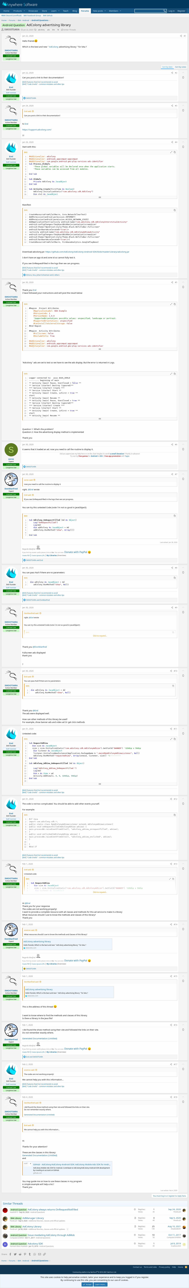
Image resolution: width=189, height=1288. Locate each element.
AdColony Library (32, 1226)
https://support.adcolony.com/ (36, 129)
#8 (176, 567)
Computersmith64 (17, 1238)
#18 (175, 1097)
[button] (18, 10)
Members (113, 10)
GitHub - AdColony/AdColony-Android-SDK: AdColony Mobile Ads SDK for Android (72, 1164)
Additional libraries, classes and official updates (47, 1221)
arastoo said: (29, 930)
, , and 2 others (42, 275)
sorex (11, 459)
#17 (175, 1064)
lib (58, 30)
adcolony (41, 30)
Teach (65, 10)
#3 (176, 105)
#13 (175, 864)
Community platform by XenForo (94, 1272)
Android (94, 456)
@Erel (30, 489)
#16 (175, 1025)
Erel (26, 123)
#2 (176, 72)
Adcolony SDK (35, 1243)
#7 (176, 474)
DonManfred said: (31, 613)
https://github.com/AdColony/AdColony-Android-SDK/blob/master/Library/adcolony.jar (87, 251)
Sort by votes (180, 67)
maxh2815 (14, 1212)
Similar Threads (69, 29)
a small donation (117, 454)
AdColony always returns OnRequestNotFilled (53, 1209)
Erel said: (27, 111)
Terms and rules (150, 1267)
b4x (53, 30)
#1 (185, 36)
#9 (176, 607)
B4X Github (47, 15)
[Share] (181, 36)
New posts (98, 10)
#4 (176, 142)
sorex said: (28, 480)
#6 (176, 444)
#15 (175, 976)
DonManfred (11, 488)
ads (48, 30)
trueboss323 (176, 1246)
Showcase (33, 10)
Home (6, 10)
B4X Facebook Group (32, 15)
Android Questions (37, 1212)
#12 (175, 799)
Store (44, 10)
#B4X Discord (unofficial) (11, 15)
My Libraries (51, 555)
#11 (175, 728)
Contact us (137, 1267)
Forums (85, 10)
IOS (101, 456)
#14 (175, 924)
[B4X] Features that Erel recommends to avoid (40, 82)
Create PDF (26, 555)
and (34, 560)
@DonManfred (40, 646)
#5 (176, 282)
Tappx (127, 456)
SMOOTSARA (12, 29)
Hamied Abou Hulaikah (19, 1246)
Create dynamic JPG (37, 555)
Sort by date (167, 67)
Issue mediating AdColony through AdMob (51, 1235)
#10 (175, 671)
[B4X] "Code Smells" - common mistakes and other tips (43, 84)
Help (174, 1267)
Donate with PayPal (75, 552)
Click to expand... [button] (100, 635)
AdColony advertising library (37, 941)
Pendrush (177, 1212)
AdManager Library (33, 1218)
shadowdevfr (176, 1229)
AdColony (54, 46)
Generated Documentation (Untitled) (39, 1038)
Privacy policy (164, 1267)
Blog (75, 10)
